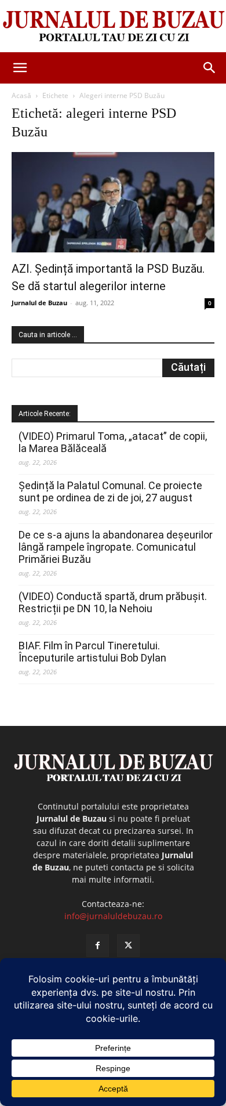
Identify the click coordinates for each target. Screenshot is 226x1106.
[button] (19, 68)
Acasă (21, 95)
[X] (128, 945)
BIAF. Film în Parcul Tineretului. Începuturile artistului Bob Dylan (92, 651)
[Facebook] (97, 945)
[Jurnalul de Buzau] (113, 26)
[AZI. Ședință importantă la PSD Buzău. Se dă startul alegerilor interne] (113, 202)
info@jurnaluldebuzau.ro (113, 915)
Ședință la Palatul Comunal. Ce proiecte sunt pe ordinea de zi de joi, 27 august (110, 491)
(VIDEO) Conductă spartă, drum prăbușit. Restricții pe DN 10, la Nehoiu (113, 602)
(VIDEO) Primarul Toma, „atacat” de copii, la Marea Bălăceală (113, 442)
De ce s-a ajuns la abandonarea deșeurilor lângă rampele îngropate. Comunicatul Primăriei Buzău (116, 547)
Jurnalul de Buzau (39, 302)
